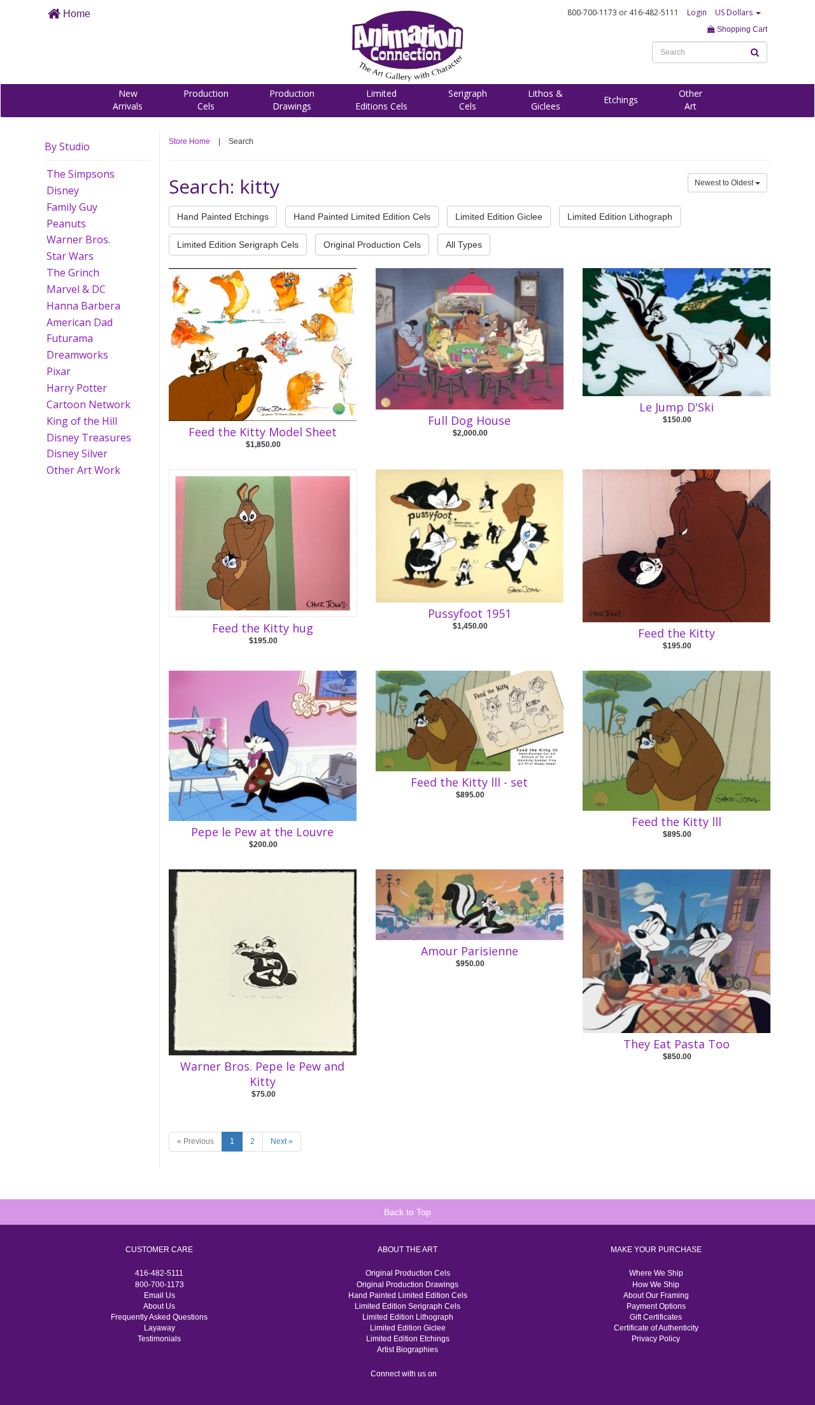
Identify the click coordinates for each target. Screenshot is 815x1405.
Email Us (159, 1295)
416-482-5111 (159, 1273)
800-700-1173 (159, 1284)
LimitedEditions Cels (381, 99)
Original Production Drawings (407, 1284)
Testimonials (159, 1338)
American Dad (79, 322)
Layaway (159, 1327)
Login (697, 12)
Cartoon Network (88, 404)
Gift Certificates (656, 1317)
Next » (282, 1141)
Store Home (189, 141)
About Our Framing (656, 1295)
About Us (159, 1306)
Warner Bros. (78, 239)
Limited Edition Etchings (408, 1338)
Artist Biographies (407, 1349)
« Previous (195, 1141)
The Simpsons (80, 174)
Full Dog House (469, 420)
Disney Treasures (88, 438)
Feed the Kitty (676, 633)
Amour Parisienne (469, 951)
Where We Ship (656, 1273)
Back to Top (407, 1212)
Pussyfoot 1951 (469, 613)
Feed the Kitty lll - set (469, 782)
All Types (464, 244)
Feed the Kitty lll (676, 821)
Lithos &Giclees (545, 99)
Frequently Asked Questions (159, 1317)
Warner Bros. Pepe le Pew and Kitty (262, 1074)
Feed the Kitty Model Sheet (262, 431)
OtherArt (690, 99)
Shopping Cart (741, 29)
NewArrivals (128, 99)
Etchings (621, 100)
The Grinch (72, 273)
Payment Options (656, 1306)
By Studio (67, 146)
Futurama (69, 338)
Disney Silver (77, 453)
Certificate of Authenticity (656, 1327)
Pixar (58, 371)
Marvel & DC (76, 289)
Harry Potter (76, 388)
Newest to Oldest (725, 182)
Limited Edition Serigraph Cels (238, 244)
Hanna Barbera (83, 306)
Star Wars (70, 256)
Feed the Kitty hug (262, 628)
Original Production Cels (372, 244)
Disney (62, 190)
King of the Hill (81, 421)
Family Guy (71, 207)
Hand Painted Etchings (223, 216)
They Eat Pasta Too (676, 1044)
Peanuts (66, 224)
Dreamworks (77, 355)
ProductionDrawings (292, 99)
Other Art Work (83, 470)
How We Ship (655, 1284)
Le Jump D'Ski (676, 407)
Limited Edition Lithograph (619, 216)
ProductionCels (206, 99)
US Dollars (735, 12)
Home (75, 13)
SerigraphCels (467, 99)
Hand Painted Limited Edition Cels (362, 216)
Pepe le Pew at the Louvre (262, 831)
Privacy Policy (656, 1338)
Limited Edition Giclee (498, 216)
